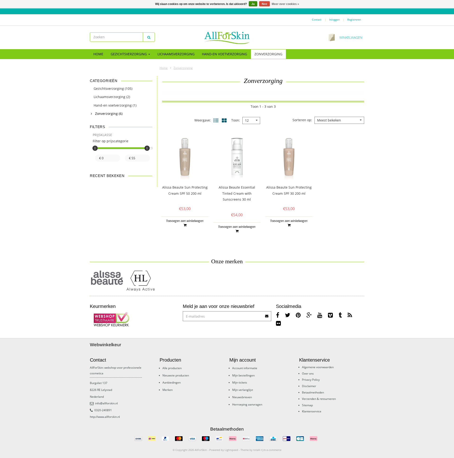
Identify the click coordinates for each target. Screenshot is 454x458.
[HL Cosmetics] (141, 281)
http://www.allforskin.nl (105, 417)
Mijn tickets (239, 382)
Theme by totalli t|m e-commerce (260, 450)
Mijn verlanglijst (242, 390)
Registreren (354, 19)
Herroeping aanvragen (247, 404)
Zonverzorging (268, 54)
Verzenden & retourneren (319, 399)
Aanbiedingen (171, 382)
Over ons (308, 374)
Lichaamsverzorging (176, 54)
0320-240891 (103, 410)
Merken (167, 390)
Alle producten (172, 368)
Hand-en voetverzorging (224, 54)
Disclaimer (309, 386)
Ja (253, 4)
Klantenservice (311, 411)
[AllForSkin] (227, 37)
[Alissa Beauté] (107, 278)
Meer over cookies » (285, 4)
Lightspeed (231, 450)
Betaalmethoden (313, 392)
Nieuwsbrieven (242, 397)
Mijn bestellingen (243, 375)
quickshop (185, 170)
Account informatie (244, 368)
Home (98, 54)
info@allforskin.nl (106, 403)
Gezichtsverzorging (129, 54)
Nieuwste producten (175, 375)
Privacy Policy (311, 380)
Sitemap (307, 405)
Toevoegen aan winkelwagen (185, 221)
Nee (264, 4)
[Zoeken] (149, 37)
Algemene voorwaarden (318, 367)
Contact (316, 19)
